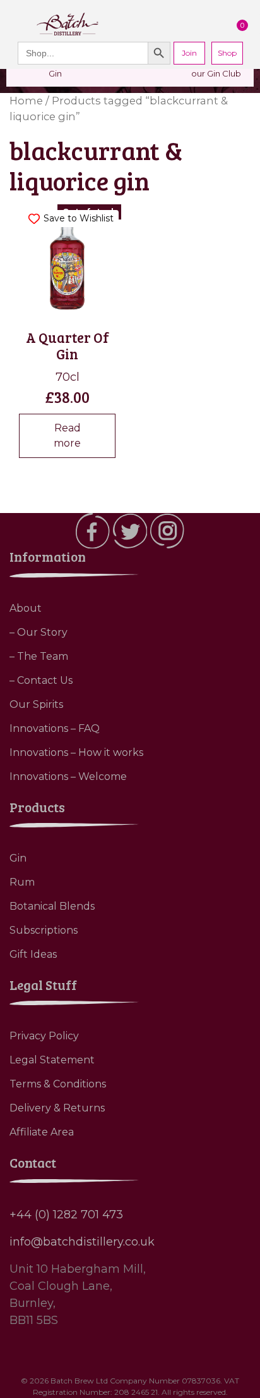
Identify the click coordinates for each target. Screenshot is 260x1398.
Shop (227, 53)
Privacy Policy (44, 1036)
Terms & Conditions (57, 1084)
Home (26, 100)
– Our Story (38, 632)
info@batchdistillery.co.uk (82, 1242)
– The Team (38, 656)
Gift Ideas (33, 954)
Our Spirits (36, 704)
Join (189, 53)
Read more (67, 435)
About (25, 608)
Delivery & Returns (57, 1108)
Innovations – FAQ (54, 728)
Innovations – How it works (76, 752)
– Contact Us (41, 680)
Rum (22, 882)
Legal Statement (52, 1060)
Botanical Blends (52, 906)
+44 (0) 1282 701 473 (66, 1215)
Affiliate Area (41, 1132)
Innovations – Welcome (68, 776)
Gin (18, 858)
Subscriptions (43, 930)
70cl (71, 307)
